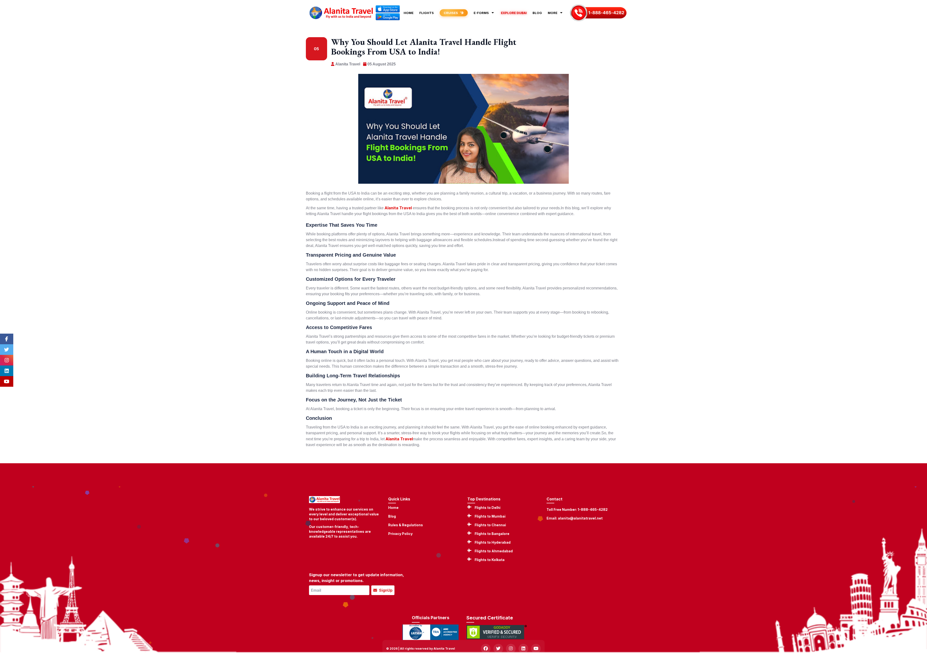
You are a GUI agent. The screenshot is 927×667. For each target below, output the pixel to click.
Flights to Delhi (487, 508)
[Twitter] (6, 349)
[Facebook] (6, 339)
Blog (392, 516)
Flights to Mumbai (490, 516)
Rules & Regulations (405, 525)
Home (393, 508)
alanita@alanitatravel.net (580, 518)
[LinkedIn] (6, 370)
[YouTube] (6, 381)
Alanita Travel (398, 207)
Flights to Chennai (490, 525)
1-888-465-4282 (593, 509)
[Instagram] (6, 360)
